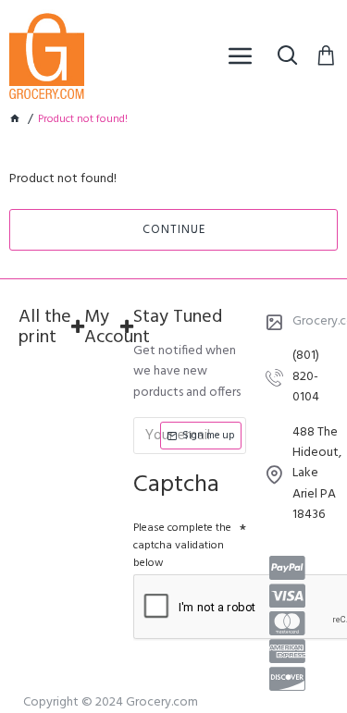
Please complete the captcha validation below (182, 545)
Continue (174, 230)
